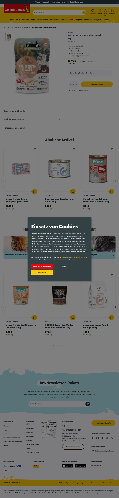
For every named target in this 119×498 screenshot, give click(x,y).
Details (64, 266)
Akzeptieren (42, 272)
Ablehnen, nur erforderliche (42, 266)
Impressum (62, 257)
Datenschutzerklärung (80, 257)
